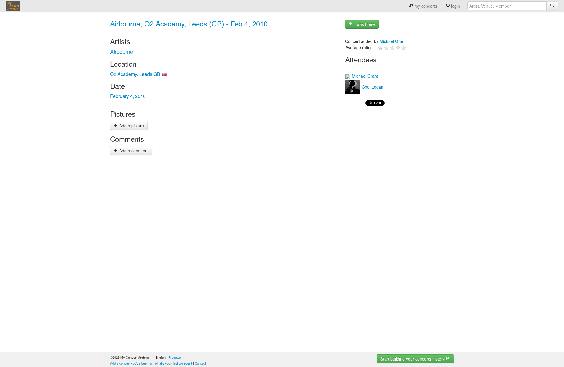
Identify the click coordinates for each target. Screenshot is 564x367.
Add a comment (133, 151)
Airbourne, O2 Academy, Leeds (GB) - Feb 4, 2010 (189, 23)
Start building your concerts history (413, 359)
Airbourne (121, 51)
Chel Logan (372, 87)
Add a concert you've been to (131, 363)
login (455, 6)
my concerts (425, 6)
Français (174, 357)
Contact (200, 363)
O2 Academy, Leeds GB (135, 74)
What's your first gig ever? (173, 363)
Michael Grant (393, 41)
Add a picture (131, 126)
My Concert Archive (13, 6)
